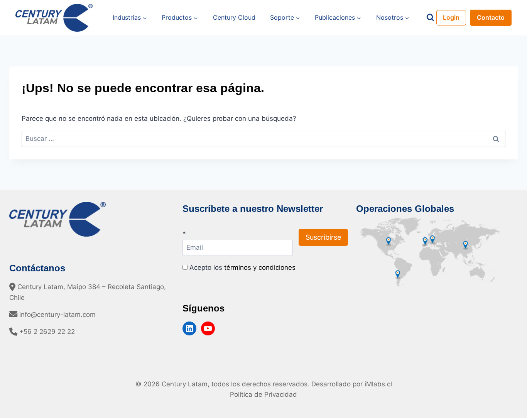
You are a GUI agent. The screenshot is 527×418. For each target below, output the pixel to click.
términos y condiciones (260, 267)
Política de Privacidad (263, 394)
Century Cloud (234, 17)
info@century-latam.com (56, 314)
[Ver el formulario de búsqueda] (430, 18)
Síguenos (203, 308)
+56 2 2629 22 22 (46, 331)
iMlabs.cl (378, 384)
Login (451, 17)
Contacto (491, 17)
